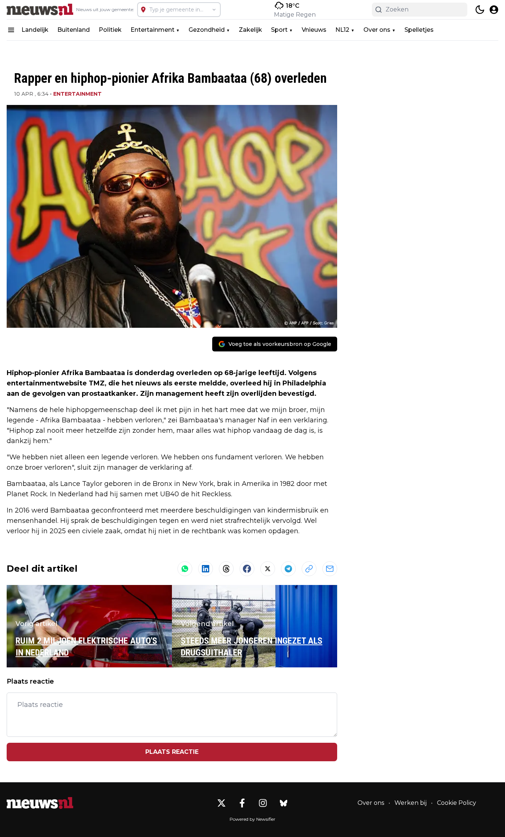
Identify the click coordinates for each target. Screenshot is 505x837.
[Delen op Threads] (226, 568)
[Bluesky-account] (283, 803)
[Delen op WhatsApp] (184, 568)
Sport (279, 29)
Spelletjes (419, 29)
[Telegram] (288, 568)
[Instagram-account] (262, 803)
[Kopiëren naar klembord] (309, 568)
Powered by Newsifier (252, 819)
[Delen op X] (267, 568)
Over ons (376, 29)
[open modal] (493, 9)
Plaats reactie (172, 751)
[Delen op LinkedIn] (205, 568)
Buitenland (73, 29)
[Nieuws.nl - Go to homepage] (40, 803)
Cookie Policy (456, 802)
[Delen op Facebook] (247, 568)
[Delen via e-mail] (329, 568)
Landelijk (34, 29)
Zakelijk (250, 29)
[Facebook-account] (242, 803)
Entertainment (152, 29)
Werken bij (410, 802)
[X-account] (221, 803)
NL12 (342, 29)
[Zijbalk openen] (11, 29)
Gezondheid (207, 29)
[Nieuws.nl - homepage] (40, 10)
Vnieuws (314, 29)
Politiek (110, 29)
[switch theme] (480, 9)
